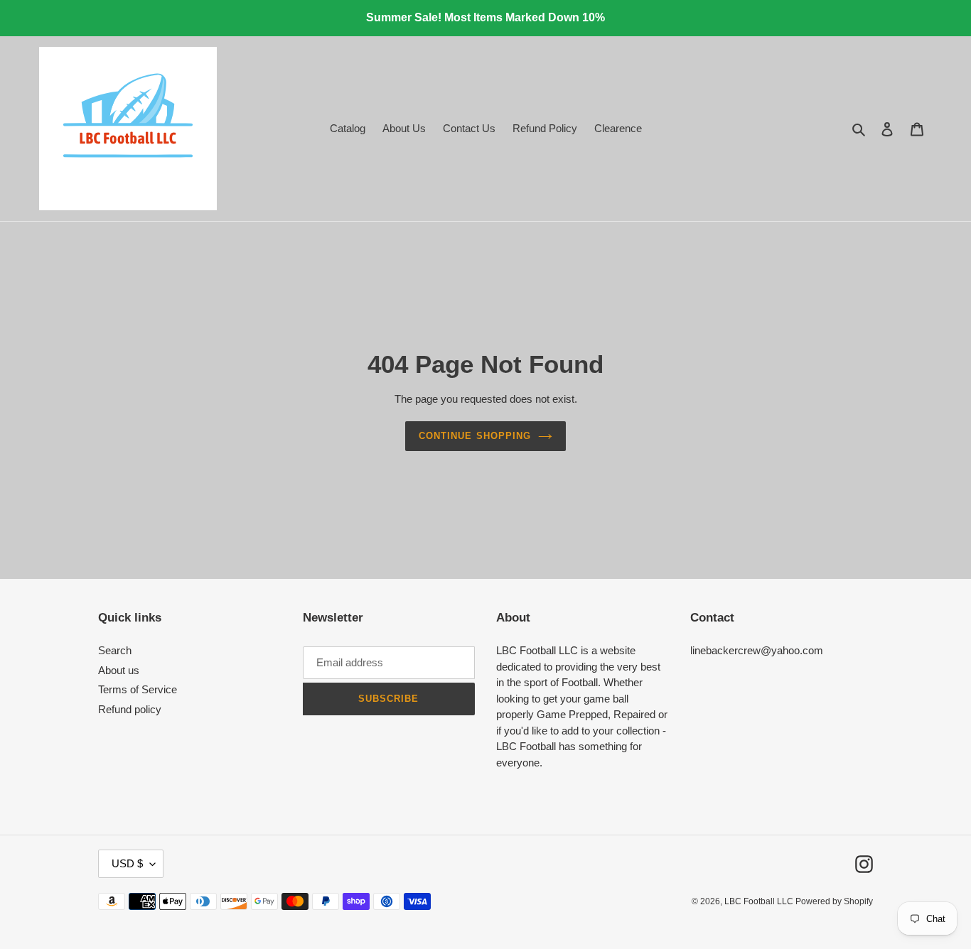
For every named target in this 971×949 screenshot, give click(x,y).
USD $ (127, 863)
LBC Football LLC (759, 901)
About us (118, 670)
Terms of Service (137, 689)
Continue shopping (475, 435)
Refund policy (129, 709)
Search (115, 650)
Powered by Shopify (834, 901)
